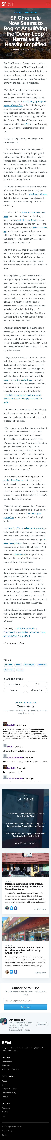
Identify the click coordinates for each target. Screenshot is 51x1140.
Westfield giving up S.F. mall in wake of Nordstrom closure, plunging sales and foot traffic (23, 398)
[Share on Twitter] (11, 908)
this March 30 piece (38, 194)
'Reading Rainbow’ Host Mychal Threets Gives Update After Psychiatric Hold (25, 834)
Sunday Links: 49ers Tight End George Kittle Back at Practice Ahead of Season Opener (25, 824)
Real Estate (9, 670)
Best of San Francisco (10, 1069)
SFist (6, 1042)
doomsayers (29, 665)
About (4, 1081)
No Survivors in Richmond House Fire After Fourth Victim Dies (25, 814)
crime (20, 670)
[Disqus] (25, 751)
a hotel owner (19, 554)
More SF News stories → (25, 843)
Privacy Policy (7, 1131)
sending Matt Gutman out (15, 479)
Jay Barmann (31, 13)
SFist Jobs (6, 1066)
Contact (5, 1097)
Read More (42, 1024)
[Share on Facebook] (15, 908)
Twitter (4, 1112)
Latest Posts (7, 1062)
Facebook (6, 1108)
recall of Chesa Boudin (26, 219)
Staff (4, 1085)
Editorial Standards (9, 1089)
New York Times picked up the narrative (26, 528)
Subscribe (25, 1007)
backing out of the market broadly (19, 379)
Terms (4, 1135)
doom (18, 665)
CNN (27, 123)
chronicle (42, 665)
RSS (3, 1116)
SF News (18, 13)
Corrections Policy (9, 1093)
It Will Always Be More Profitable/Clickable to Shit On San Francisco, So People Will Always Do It (24, 632)
